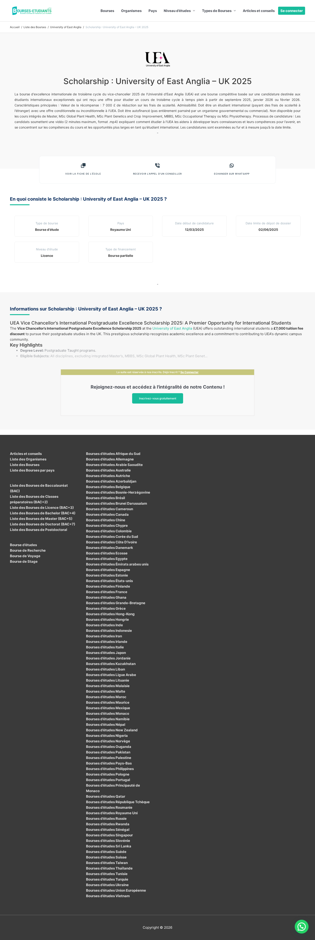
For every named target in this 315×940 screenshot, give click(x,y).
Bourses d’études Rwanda (107, 824)
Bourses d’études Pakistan (108, 752)
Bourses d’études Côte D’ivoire (111, 542)
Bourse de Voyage (25, 556)
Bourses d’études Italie (105, 647)
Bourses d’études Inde (104, 625)
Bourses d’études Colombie (109, 531)
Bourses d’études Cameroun (109, 509)
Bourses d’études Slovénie (108, 840)
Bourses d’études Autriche (108, 476)
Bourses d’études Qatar (105, 796)
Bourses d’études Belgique (108, 487)
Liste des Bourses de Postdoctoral (38, 529)
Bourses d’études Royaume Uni (112, 813)
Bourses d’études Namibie (108, 719)
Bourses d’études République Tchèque (118, 802)
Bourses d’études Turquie (107, 879)
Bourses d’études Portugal (108, 780)
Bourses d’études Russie (106, 818)
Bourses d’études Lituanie (107, 680)
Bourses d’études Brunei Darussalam (116, 503)
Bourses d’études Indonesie (109, 630)
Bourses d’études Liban (105, 669)
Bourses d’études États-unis (109, 581)
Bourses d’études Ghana (106, 597)
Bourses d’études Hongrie (107, 619)
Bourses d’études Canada (107, 514)
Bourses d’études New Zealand (112, 730)
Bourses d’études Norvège (108, 741)
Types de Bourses (217, 11)
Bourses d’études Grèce (106, 608)
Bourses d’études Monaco (107, 713)
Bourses (107, 11)
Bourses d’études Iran (104, 636)
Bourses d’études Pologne (107, 774)
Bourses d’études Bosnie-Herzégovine (118, 492)
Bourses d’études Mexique (108, 708)
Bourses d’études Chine (105, 520)
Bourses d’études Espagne (108, 570)
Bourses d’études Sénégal (107, 829)
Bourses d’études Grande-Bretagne (115, 603)
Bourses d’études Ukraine (107, 885)
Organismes (131, 11)
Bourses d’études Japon (106, 652)
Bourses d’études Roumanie (109, 807)
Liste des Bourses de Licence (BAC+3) (42, 507)
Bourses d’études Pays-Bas (109, 763)
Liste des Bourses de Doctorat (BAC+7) (42, 524)
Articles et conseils (259, 11)
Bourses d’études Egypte (107, 558)
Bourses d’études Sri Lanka (108, 846)
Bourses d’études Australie (108, 470)
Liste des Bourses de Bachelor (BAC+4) (42, 513)
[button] (302, 927)
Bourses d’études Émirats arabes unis (117, 564)
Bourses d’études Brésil (105, 498)
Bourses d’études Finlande (108, 586)
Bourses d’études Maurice (107, 702)
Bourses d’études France (106, 592)
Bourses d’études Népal (105, 724)
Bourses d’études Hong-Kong (110, 614)
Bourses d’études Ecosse (107, 553)
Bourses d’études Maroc (106, 697)
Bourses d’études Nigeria (107, 735)
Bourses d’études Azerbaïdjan (111, 481)
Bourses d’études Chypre (107, 525)
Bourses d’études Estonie (107, 575)
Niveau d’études (177, 11)
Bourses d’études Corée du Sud (112, 536)
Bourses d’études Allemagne (110, 459)
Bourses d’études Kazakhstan (111, 664)
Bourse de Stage (24, 561)
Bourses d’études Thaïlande (109, 868)
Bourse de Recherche (28, 550)
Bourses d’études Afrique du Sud (113, 453)
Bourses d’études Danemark (109, 547)
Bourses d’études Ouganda (108, 746)
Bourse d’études (23, 545)
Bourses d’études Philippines (110, 769)
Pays (153, 11)
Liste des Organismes (28, 459)
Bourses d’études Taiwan (107, 863)
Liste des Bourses (24, 465)
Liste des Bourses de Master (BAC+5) (41, 518)
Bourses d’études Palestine (108, 758)
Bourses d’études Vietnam (108, 896)
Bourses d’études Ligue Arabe (111, 675)
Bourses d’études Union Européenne (116, 890)
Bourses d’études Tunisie (107, 874)
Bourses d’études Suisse (106, 857)
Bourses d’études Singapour (109, 835)
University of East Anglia (172, 328)
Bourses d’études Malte (105, 691)
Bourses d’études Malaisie (108, 686)
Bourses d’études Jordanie (108, 658)
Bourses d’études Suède (106, 851)
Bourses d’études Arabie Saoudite (114, 465)
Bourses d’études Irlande (106, 641)
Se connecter (291, 11)
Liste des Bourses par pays (32, 470)
